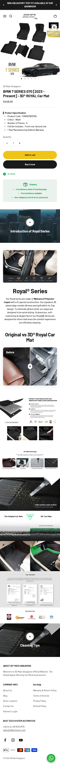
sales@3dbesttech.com (14, 730)
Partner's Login (10, 711)
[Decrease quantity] (7, 143)
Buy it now (30, 164)
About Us (7, 690)
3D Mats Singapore (12, 86)
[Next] (56, 5)
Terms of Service (41, 695)
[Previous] (3, 5)
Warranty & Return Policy (45, 690)
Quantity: (7, 137)
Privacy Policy (39, 701)
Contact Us (8, 706)
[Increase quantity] (20, 143)
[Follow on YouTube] (21, 740)
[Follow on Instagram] (13, 740)
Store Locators (10, 701)
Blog (5, 695)
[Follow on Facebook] (5, 740)
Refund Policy (39, 706)
